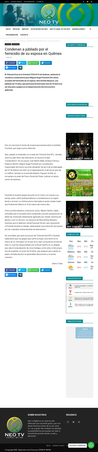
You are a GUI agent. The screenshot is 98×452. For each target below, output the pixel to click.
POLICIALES (15, 44)
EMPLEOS (25, 29)
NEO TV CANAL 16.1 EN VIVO (60, 29)
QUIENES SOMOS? (16, 2)
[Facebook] (83, 1)
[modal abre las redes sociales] (20, 67)
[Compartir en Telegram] (46, 63)
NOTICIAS (16, 29)
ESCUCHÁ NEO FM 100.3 (39, 29)
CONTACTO (39, 2)
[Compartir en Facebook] (10, 63)
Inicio (6, 41)
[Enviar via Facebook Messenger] (11, 67)
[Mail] (87, 1)
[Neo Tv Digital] (49, 14)
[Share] (91, 1)
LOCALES (14, 41)
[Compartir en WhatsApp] (33, 63)
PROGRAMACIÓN (29, 2)
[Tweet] (22, 63)
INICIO (7, 2)
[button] (90, 29)
